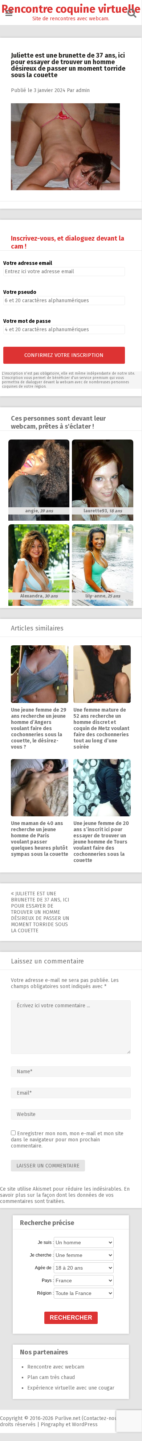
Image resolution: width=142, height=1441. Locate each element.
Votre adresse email (27, 263)
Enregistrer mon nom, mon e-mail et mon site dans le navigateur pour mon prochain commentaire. (67, 1139)
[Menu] (8, 13)
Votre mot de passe (27, 321)
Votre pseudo (19, 292)
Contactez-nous (102, 1418)
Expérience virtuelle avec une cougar (70, 1388)
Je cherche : (42, 1255)
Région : (45, 1293)
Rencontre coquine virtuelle (71, 9)
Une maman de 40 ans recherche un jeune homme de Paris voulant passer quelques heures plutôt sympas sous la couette (39, 838)
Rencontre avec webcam (55, 1367)
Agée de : (44, 1267)
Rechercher (71, 1318)
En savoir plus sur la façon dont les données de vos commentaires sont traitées (65, 1195)
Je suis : (46, 1242)
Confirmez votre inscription (64, 355)
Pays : (48, 1280)
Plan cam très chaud (51, 1377)
